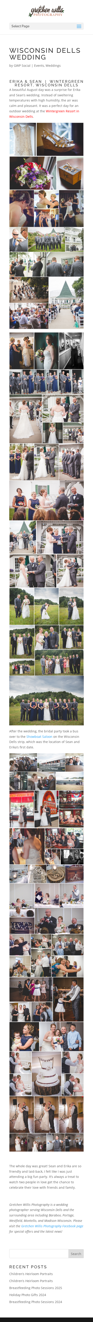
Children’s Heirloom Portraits (31, 1274)
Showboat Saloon (39, 736)
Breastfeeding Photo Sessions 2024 (35, 1302)
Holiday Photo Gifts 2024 (27, 1295)
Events (39, 65)
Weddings (53, 65)
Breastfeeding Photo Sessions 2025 (35, 1288)
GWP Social (22, 65)
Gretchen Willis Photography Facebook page (52, 1226)
